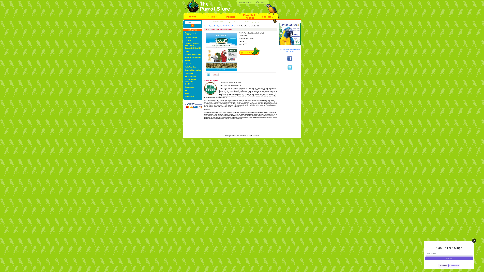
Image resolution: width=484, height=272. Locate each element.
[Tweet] (208, 74)
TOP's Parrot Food (229, 26)
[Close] (474, 241)
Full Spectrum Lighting (193, 57)
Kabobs (188, 61)
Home (205, 26)
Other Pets (189, 73)
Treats (187, 93)
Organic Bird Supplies (215, 26)
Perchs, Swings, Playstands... (190, 80)
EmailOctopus (454, 265)
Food (187, 51)
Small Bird (188, 84)
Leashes (188, 64)
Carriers (188, 40)
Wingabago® (189, 96)
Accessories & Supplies (190, 34)
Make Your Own (190, 67)
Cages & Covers (191, 37)
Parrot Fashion (190, 76)
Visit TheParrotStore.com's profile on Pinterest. (290, 50)
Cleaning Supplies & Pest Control (192, 44)
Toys (186, 90)
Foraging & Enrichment (193, 54)
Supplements (189, 87)
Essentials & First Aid (193, 48)
